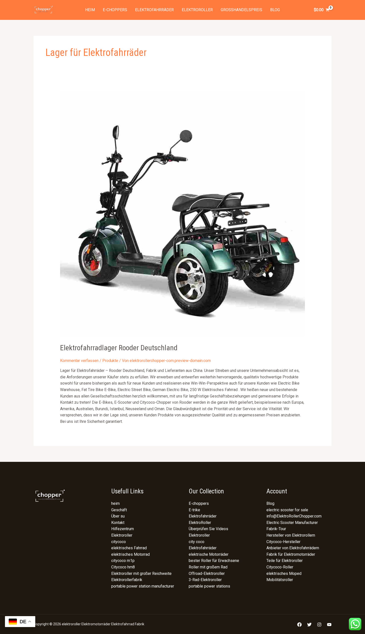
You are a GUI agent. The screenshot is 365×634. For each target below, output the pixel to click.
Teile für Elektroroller (284, 560)
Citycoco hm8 (123, 567)
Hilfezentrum (122, 528)
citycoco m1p (123, 560)
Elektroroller (197, 9)
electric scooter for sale (287, 510)
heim (90, 9)
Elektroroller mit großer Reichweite (141, 573)
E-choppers (115, 9)
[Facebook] (299, 624)
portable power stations (209, 586)
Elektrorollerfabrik (126, 579)
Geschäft (119, 510)
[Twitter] (309, 624)
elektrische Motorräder (208, 554)
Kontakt (117, 522)
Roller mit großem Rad (208, 567)
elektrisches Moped (283, 573)
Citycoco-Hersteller (283, 541)
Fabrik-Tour (276, 528)
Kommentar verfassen (79, 360)
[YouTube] (329, 624)
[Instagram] (319, 624)
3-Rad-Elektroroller (205, 579)
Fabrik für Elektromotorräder (290, 554)
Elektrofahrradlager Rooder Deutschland (119, 347)
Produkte (110, 360)
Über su (118, 516)
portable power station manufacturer (142, 586)
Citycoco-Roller (279, 567)
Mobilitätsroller (279, 579)
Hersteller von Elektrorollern (290, 535)
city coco (196, 541)
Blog (275, 9)
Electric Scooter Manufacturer (292, 522)
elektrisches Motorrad (130, 554)
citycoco (118, 541)
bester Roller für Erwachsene (214, 560)
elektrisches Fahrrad (129, 548)
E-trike (194, 510)
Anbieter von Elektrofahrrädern (292, 548)
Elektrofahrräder (154, 9)
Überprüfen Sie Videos (208, 528)
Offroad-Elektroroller (207, 573)
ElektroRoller (200, 522)
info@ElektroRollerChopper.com (294, 516)
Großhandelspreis (241, 9)
